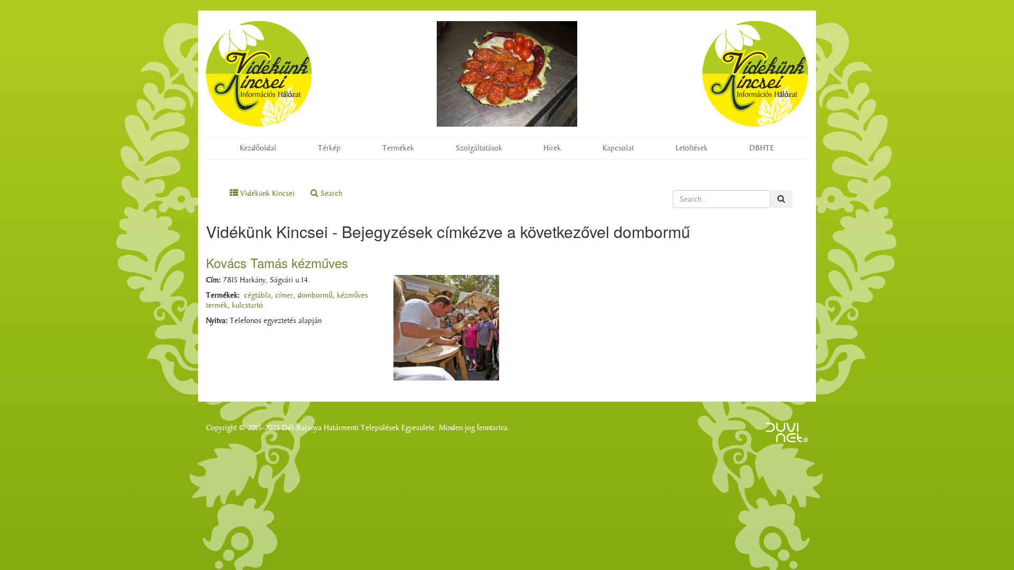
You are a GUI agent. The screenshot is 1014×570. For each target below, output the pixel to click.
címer (284, 295)
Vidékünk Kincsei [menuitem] (266, 193)
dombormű (315, 295)
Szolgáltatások (479, 148)
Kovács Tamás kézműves (277, 262)
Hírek (552, 148)
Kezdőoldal (258, 148)
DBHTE (761, 148)
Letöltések (691, 148)
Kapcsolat (618, 148)
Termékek (398, 148)
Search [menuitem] (330, 193)
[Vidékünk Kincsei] (259, 74)
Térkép (329, 148)
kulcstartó (247, 305)
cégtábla (257, 295)
